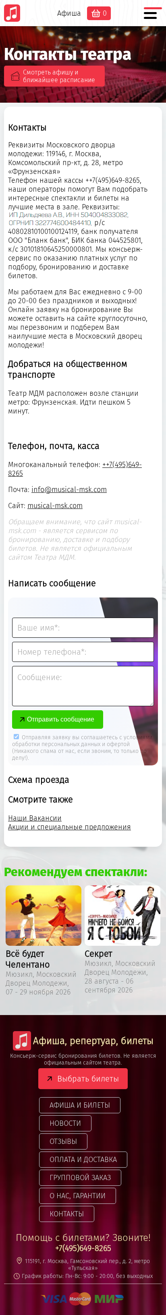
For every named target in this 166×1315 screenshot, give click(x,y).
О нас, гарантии (78, 1195)
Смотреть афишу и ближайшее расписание (59, 76)
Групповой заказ (80, 1177)
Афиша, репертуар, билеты (93, 1040)
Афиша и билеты (80, 1105)
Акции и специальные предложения (69, 827)
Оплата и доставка (83, 1159)
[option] (43, 942)
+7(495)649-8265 (83, 1248)
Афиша (69, 13)
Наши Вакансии (35, 818)
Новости (65, 1123)
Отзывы (63, 1141)
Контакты (67, 1214)
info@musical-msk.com (69, 489)
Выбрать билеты (88, 1078)
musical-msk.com (55, 505)
